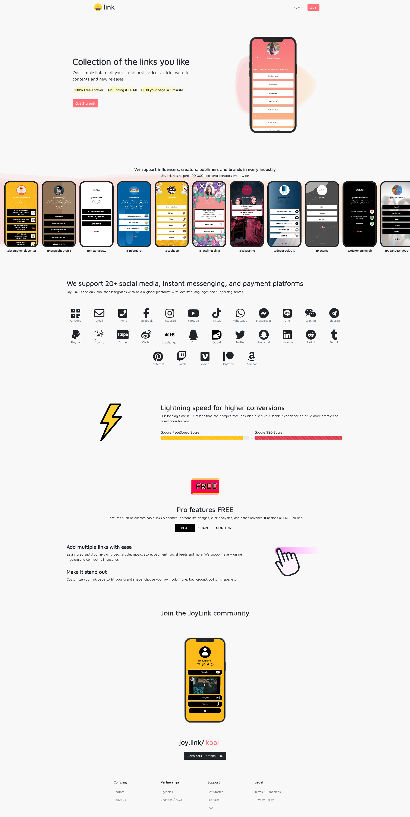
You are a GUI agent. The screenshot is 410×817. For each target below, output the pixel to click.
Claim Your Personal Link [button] (205, 756)
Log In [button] (313, 7)
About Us (120, 799)
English (297, 7)
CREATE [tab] (185, 528)
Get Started (215, 792)
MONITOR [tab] (223, 528)
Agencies (167, 792)
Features (214, 799)
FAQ (210, 807)
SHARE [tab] (203, 528)
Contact (119, 792)
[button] (104, 7)
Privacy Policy (264, 799)
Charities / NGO (171, 799)
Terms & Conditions (268, 792)
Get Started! (85, 103)
